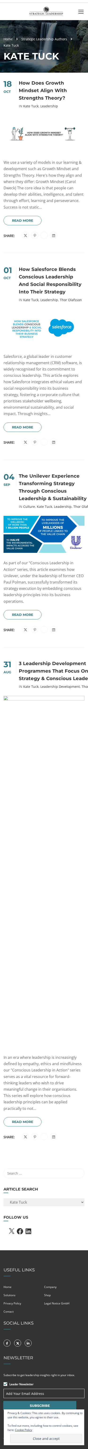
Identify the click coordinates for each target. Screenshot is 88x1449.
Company (50, 1287)
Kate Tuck (30, 106)
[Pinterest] (35, 235)
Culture (29, 507)
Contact (9, 1312)
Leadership (49, 106)
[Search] (78, 1173)
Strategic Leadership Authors (44, 39)
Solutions (9, 1295)
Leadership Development (60, 687)
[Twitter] (25, 235)
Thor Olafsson (71, 300)
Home (8, 39)
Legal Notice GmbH (56, 1303)
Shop (47, 1295)
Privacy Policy (12, 1303)
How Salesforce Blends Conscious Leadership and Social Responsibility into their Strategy (50, 280)
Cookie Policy (23, 1430)
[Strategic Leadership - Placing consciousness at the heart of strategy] (46, 12)
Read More (22, 220)
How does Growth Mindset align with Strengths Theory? (43, 90)
